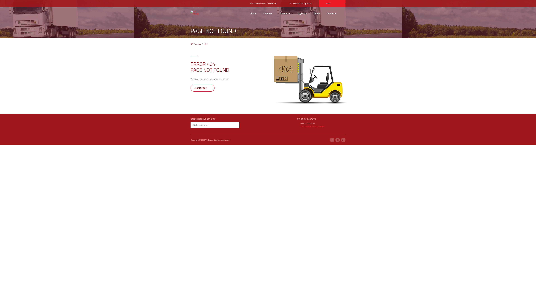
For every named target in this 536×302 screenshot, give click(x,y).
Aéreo (317, 13)
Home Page (201, 88)
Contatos (331, 13)
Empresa (267, 13)
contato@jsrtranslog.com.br (312, 126)
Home (253, 13)
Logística (302, 13)
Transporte (284, 13)
